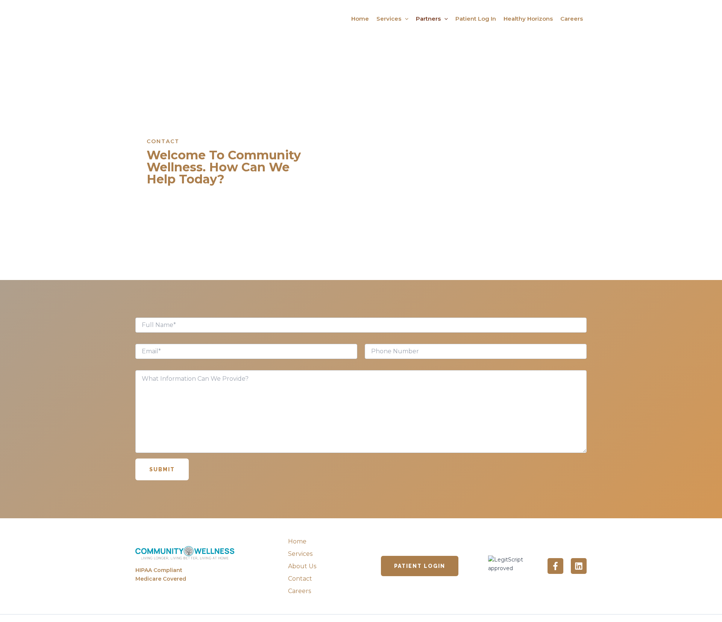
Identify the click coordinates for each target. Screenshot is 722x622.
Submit (162, 469)
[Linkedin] (579, 566)
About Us (302, 566)
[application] (404, 19)
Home (360, 18)
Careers (571, 18)
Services (388, 18)
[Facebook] (555, 566)
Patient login (419, 566)
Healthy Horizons (528, 18)
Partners (428, 18)
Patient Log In (475, 18)
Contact (300, 578)
